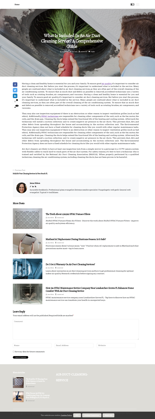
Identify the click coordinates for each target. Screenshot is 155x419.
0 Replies (93, 52)
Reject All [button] (108, 415)
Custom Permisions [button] (91, 415)
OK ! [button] (77, 415)
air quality (106, 83)
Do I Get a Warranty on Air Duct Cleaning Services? (70, 264)
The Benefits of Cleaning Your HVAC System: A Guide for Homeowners (36, 381)
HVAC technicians (50, 116)
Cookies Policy (66, 415)
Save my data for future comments (30, 352)
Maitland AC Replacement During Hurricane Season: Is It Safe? (76, 239)
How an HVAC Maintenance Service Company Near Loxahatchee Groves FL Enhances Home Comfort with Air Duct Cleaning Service (90, 289)
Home (17, 4)
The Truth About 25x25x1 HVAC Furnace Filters (68, 214)
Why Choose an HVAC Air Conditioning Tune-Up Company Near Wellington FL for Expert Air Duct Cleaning (38, 395)
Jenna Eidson (65, 52)
